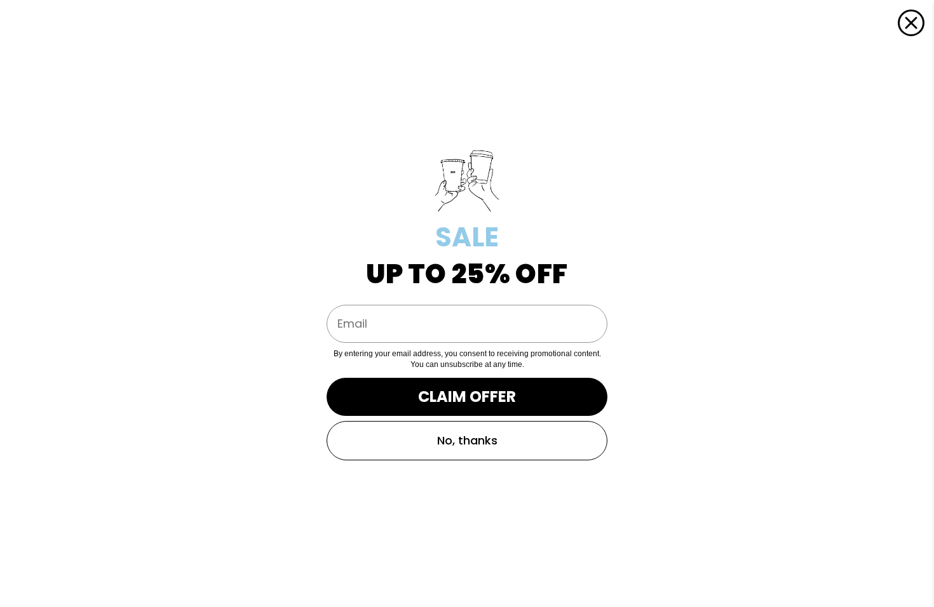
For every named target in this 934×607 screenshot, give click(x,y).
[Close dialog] (911, 23)
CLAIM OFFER (467, 396)
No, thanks (467, 440)
